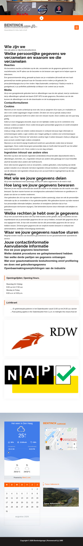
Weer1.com (26, 477)
